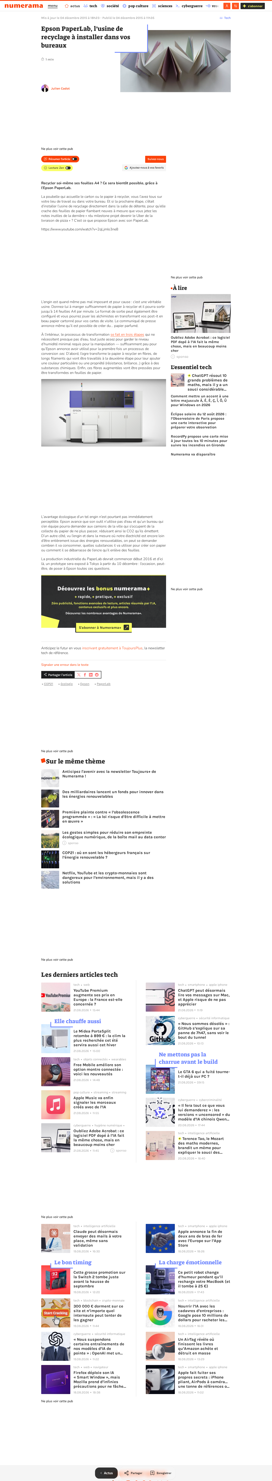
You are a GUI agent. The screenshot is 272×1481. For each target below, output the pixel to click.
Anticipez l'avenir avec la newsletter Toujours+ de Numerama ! (109, 773)
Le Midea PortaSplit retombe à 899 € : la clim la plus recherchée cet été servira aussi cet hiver (99, 1038)
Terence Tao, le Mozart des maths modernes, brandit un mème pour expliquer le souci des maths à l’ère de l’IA (201, 1145)
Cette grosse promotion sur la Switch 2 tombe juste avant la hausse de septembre (99, 1279)
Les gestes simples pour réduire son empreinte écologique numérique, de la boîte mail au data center (114, 834)
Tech (227, 18)
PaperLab (104, 684)
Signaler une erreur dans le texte (65, 665)
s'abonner (255, 6)
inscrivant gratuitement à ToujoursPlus (112, 648)
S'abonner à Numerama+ (100, 627)
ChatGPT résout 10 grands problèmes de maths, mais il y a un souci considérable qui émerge (208, 382)
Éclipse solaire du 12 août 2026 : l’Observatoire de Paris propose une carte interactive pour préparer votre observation (198, 420)
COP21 (48, 684)
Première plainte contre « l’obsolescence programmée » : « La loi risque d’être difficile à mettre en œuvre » (113, 817)
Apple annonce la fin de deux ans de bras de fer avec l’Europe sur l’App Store (200, 1238)
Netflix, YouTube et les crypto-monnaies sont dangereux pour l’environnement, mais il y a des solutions (108, 877)
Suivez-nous (156, 159)
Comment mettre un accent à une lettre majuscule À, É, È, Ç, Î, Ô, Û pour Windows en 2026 (200, 400)
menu (53, 5)
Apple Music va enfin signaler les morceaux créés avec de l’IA (94, 1102)
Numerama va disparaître (193, 454)
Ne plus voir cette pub (57, 149)
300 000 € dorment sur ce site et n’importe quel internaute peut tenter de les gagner (98, 1313)
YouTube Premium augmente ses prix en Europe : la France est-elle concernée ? (97, 997)
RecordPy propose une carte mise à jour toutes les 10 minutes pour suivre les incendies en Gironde (199, 440)
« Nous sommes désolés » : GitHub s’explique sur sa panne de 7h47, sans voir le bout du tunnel (203, 1030)
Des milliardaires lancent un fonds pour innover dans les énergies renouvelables (113, 794)
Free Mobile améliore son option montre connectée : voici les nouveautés (98, 1069)
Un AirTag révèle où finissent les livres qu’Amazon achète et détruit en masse (198, 1346)
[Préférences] (235, 6)
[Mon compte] (226, 6)
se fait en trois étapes (127, 334)
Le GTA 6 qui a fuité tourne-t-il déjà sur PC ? (204, 1074)
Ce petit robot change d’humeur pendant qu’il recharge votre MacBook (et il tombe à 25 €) (204, 1279)
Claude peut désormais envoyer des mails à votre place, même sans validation (97, 1238)
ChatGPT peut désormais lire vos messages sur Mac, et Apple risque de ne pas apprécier (204, 997)
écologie (67, 684)
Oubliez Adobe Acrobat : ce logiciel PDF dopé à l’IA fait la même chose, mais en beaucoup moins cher (200, 344)
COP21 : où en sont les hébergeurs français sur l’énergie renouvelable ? (106, 855)
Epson (84, 684)
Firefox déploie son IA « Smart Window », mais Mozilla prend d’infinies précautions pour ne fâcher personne (99, 1379)
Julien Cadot (60, 88)
